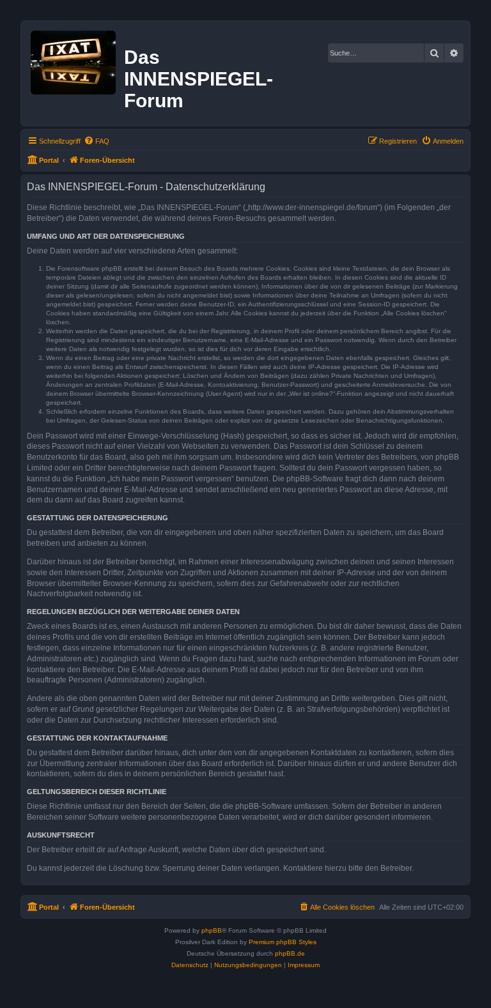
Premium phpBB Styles (282, 941)
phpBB (211, 930)
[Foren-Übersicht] (74, 60)
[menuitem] (96, 141)
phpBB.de (290, 953)
